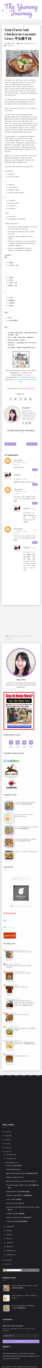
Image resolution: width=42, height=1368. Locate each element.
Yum (6, 43)
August (9, 1227)
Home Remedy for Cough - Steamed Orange (24, 815)
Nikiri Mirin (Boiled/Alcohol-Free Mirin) (19, 965)
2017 (6, 1143)
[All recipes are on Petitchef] (10, 935)
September (11, 1163)
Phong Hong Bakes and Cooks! (16, 950)
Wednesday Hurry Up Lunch (23, 952)
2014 (7, 1260)
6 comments (10, 45)
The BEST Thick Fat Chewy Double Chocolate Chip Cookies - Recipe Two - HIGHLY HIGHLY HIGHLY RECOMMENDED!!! (24, 1003)
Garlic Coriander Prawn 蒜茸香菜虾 (18, 1217)
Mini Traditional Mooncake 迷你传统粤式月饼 (22, 1173)
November (11, 1154)
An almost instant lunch (21, 1056)
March (9, 1247)
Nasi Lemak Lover (12, 1026)
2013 (6, 1264)
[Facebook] (11, 742)
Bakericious (30, 388)
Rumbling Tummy (12, 985)
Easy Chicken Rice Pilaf (21, 1014)
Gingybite (12, 43)
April (9, 1243)
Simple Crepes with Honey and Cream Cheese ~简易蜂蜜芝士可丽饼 (24, 1043)
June (8, 1235)
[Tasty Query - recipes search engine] (10, 913)
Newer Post (10, 444)
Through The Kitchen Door (15, 971)
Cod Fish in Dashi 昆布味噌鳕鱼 (17, 1221)
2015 (6, 1152)
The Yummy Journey (21, 9)
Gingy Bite (21, 680)
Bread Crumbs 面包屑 (13, 1165)
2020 (7, 1136)
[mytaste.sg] (8, 920)
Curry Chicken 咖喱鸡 (14, 1199)
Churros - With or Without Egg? (26, 851)
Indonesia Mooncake (13, 1169)
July (8, 1231)
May (8, 1239)
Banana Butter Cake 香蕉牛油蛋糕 (18, 1191)
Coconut (27, 375)
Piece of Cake (10, 1054)
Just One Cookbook (12, 964)
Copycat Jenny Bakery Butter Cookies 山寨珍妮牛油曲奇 (25, 803)
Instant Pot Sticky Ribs (21, 987)
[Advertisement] (17, 621)
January (10, 1255)
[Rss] (31, 742)
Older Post (32, 444)
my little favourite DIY (13, 1040)
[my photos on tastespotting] (21, 906)
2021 (6, 1131)
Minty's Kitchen (11, 1013)
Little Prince (18, 489)
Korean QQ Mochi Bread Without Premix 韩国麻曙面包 (26, 827)
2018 (7, 1140)
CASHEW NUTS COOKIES (22, 973)
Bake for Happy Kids (13, 999)
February (10, 1251)
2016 (7, 1148)
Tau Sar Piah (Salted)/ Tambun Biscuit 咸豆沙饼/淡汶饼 (25, 840)
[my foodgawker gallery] (21, 893)
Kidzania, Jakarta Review (15, 1177)
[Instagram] (18, 742)
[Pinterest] (24, 742)
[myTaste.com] (9, 927)
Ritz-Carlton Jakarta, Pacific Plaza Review (21, 1181)
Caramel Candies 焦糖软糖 (15, 1213)
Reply (35, 470)
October (10, 1159)
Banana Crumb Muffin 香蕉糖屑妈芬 (19, 1195)
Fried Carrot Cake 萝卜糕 (15, 1203)
